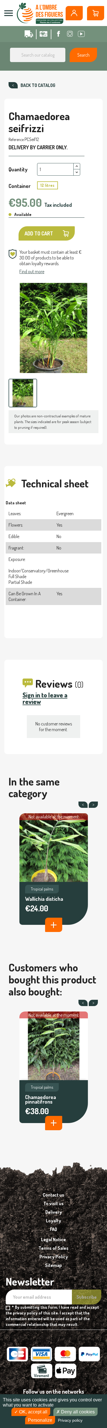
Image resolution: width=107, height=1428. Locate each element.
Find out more (31, 271)
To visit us (53, 1203)
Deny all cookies (77, 1411)
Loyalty (53, 1220)
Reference (16, 139)
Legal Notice (53, 1239)
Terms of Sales (53, 1248)
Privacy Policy (53, 1257)
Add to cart (39, 233)
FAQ (53, 1229)
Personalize (40, 1420)
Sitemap (53, 1265)
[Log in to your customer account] (74, 13)
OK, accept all (32, 1411)
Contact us (53, 1195)
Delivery (53, 1212)
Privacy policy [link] (70, 1420)
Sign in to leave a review (45, 698)
